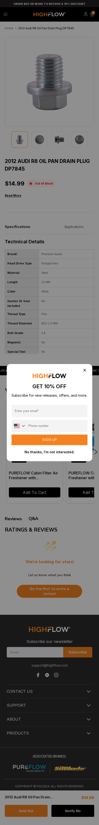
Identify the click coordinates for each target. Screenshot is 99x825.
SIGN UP (49, 440)
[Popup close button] (84, 370)
